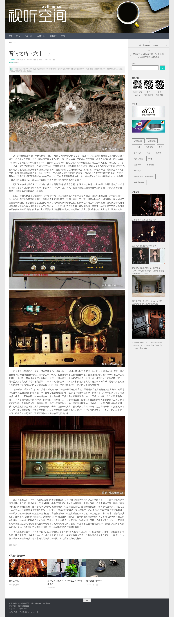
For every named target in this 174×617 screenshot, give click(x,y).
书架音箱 (149, 147)
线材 (150, 159)
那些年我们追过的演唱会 (144, 176)
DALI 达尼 (152, 141)
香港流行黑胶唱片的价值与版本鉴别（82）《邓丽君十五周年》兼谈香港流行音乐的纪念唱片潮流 (148, 271)
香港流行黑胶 (139, 182)
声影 (148, 153)
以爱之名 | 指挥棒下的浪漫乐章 (144, 246)
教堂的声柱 (14, 581)
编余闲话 (137, 165)
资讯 (18, 36)
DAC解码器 (138, 141)
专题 (63, 36)
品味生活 (41, 36)
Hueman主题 (33, 612)
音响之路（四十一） (95, 581)
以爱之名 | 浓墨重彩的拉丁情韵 (144, 220)
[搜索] (162, 67)
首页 (11, 36)
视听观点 (137, 171)
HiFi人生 (12, 42)
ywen (13, 60)
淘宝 (159, 93)
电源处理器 (138, 159)
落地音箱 (150, 165)
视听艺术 (28, 36)
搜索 (134, 64)
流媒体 (158, 153)
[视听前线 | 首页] (37, 14)
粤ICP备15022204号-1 (40, 603)
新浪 (148, 93)
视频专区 (54, 36)
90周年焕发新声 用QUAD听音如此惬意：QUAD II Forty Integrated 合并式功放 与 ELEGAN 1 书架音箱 (148, 345)
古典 (160, 147)
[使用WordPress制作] (16, 612)
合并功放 (137, 153)
